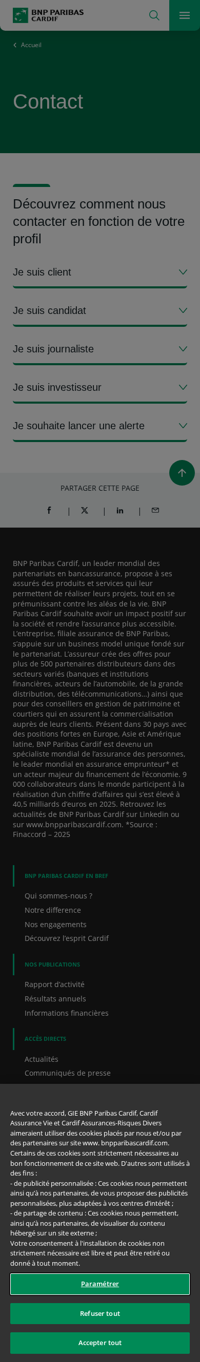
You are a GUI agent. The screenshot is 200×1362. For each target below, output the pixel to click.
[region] (100, 1223)
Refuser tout (100, 1313)
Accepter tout (100, 1342)
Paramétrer (100, 1283)
